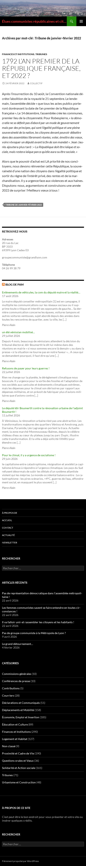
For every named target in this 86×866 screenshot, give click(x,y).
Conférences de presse (16, 681)
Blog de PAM (14, 284)
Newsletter (9, 542)
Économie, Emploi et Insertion (20, 717)
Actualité (8, 535)
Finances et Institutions (18, 54)
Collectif (36, 83)
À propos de (9, 512)
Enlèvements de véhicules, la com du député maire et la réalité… (41, 292)
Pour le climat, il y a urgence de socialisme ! (29, 455)
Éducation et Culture (15, 724)
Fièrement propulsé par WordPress (20, 861)
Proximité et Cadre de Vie (18, 753)
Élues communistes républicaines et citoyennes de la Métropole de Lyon (34, 21)
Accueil (7, 520)
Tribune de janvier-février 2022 (23, 204)
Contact (7, 527)
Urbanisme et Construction (19, 782)
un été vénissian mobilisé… (18, 332)
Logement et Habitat (14, 739)
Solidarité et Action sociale (18, 768)
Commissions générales (16, 673)
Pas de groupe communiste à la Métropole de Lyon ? (34, 633)
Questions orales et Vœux (18, 760)
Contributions (11, 688)
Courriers (8, 695)
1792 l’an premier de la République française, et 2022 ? (41, 68)
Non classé (8, 746)
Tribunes (41, 54)
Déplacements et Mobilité (18, 710)
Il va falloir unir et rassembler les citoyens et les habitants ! (38, 622)
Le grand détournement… (17, 644)
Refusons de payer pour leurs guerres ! (26, 368)
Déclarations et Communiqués (21, 702)
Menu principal (81, 21)
